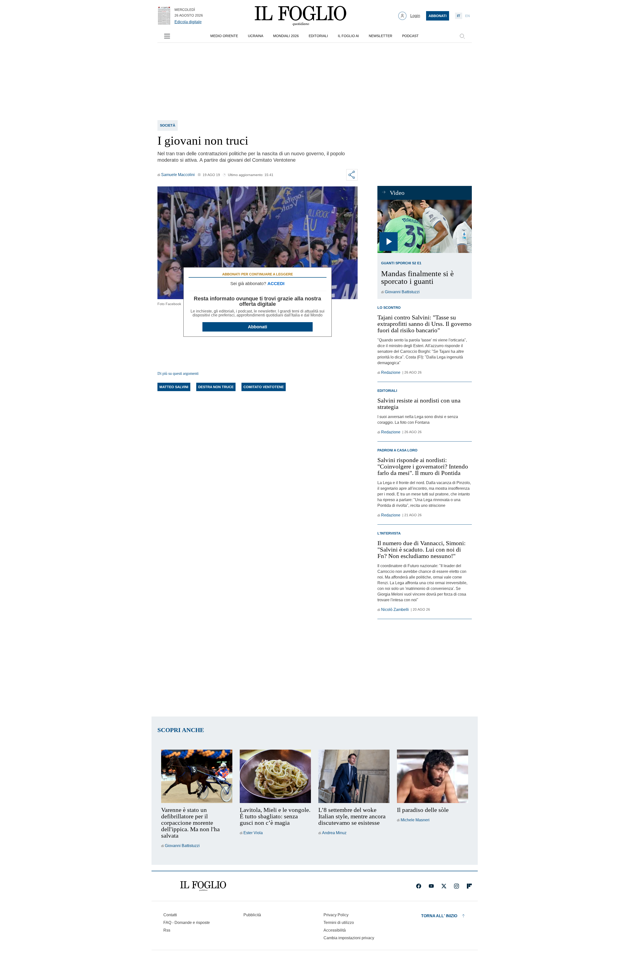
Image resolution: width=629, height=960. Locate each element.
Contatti (170, 915)
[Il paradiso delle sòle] (432, 776)
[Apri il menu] (167, 36)
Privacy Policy (336, 915)
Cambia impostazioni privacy (349, 938)
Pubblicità (252, 915)
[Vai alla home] (300, 16)
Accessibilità (335, 930)
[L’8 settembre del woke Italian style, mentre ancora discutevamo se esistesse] (354, 776)
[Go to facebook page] (418, 886)
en (467, 16)
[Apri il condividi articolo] (352, 174)
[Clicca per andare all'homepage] (203, 886)
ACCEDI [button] (275, 283)
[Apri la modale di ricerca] (462, 36)
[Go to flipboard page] (469, 886)
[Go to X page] (443, 886)
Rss (166, 930)
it (458, 16)
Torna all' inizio (439, 916)
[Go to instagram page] (456, 886)
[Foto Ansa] (424, 226)
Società (167, 125)
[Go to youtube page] (431, 886)
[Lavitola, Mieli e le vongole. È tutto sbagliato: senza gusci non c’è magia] (275, 776)
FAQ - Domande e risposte (186, 922)
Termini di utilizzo (339, 922)
